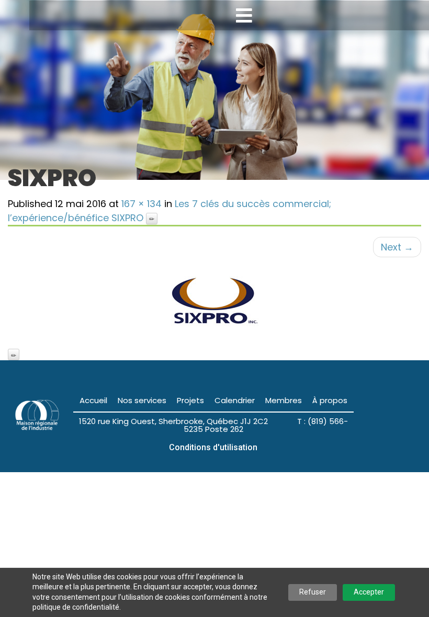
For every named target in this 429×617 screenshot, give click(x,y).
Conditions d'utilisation (213, 447)
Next (397, 247)
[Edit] (151, 218)
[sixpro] (214, 303)
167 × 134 (141, 203)
